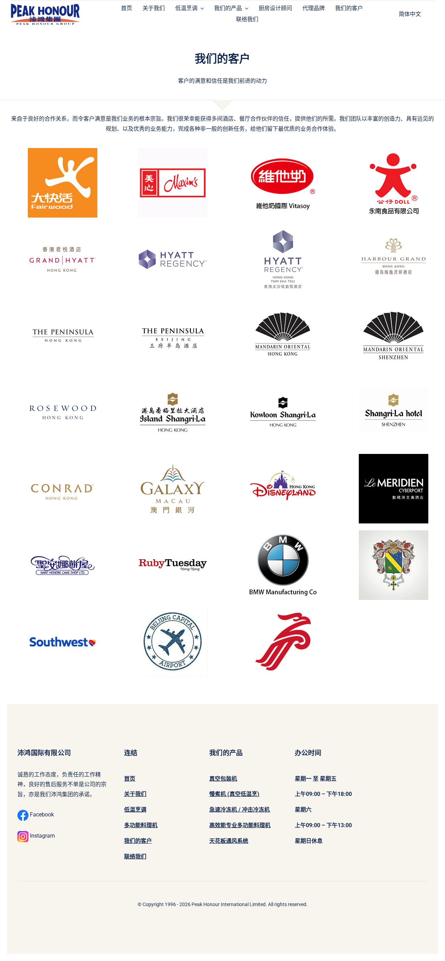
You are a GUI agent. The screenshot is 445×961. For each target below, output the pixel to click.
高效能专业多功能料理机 (239, 825)
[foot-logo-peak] (45, 4)
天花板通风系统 (228, 841)
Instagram (42, 835)
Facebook (41, 814)
